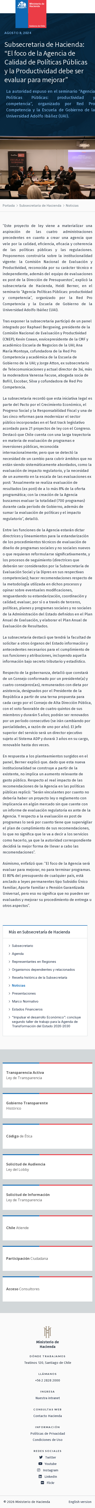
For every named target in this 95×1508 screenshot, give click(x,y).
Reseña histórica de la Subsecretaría (39, 977)
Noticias (72, 205)
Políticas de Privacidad (47, 1434)
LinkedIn (50, 1477)
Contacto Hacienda (47, 1416)
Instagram (50, 1470)
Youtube (51, 1464)
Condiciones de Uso (48, 1440)
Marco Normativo (25, 1001)
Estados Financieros (27, 1009)
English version (79, 1502)
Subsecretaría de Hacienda (40, 205)
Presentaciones (24, 993)
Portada (9, 205)
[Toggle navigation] (73, 6)
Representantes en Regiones (34, 961)
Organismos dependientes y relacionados (43, 969)
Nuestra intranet (47, 1398)
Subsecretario (22, 946)
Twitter (50, 1457)
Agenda (18, 954)
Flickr (51, 1483)
